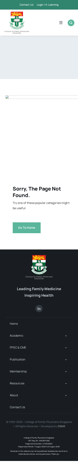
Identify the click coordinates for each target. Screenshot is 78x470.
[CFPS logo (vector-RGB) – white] (39, 256)
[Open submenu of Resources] (66, 383)
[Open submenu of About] (66, 395)
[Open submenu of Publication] (66, 359)
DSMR (61, 426)
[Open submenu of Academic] (66, 335)
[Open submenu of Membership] (66, 371)
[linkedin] (39, 308)
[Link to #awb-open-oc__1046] (71, 23)
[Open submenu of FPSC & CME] (66, 347)
